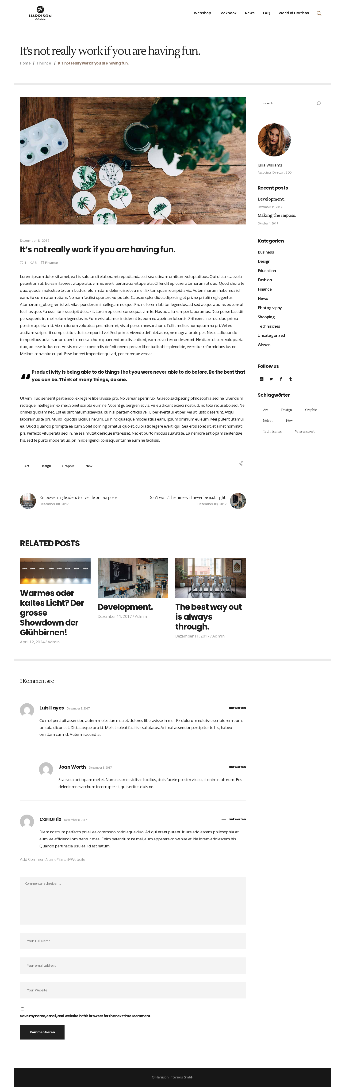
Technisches (269, 326)
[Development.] (133, 578)
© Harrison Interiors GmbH (172, 1077)
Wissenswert (304, 431)
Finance (44, 63)
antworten (237, 708)
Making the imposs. (277, 215)
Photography (270, 307)
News (263, 298)
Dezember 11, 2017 (115, 616)
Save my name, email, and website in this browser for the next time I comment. (85, 1015)
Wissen (264, 344)
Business (266, 252)
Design (46, 466)
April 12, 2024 (32, 642)
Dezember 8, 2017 (34, 240)
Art (26, 466)
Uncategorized (271, 335)
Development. (125, 607)
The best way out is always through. (208, 616)
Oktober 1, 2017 (268, 223)
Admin (54, 642)
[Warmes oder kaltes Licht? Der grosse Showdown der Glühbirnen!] (55, 571)
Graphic (68, 466)
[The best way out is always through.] (210, 578)
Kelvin (267, 421)
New (88, 466)
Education (267, 270)
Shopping (266, 316)
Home (25, 63)
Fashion (265, 279)
